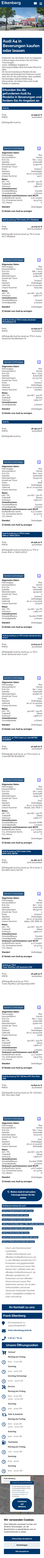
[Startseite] (11, 3)
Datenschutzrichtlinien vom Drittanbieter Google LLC (20, 1493)
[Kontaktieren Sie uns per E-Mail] (35, 3)
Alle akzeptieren (22, 1551)
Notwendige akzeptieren (22, 1539)
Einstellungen (22, 1545)
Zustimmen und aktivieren (22, 1504)
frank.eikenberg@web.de (20, 1330)
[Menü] (41, 3)
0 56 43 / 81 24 (15, 1338)
